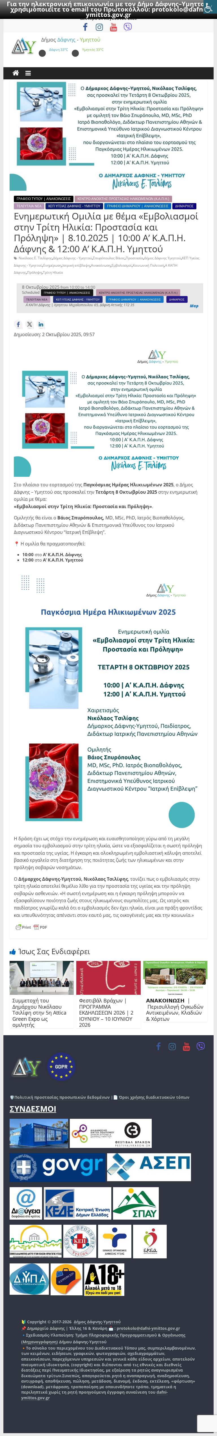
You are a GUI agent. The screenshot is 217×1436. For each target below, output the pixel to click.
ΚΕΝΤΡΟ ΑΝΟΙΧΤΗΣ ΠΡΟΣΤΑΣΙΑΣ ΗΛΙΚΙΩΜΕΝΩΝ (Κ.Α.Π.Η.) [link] (123, 198)
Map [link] (194, 306)
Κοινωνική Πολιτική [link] (148, 265)
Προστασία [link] (134, 258)
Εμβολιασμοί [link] (122, 265)
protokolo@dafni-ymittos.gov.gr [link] (148, 1328)
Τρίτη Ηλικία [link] (53, 272)
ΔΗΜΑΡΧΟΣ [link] (184, 206)
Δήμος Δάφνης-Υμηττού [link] (97, 1321)
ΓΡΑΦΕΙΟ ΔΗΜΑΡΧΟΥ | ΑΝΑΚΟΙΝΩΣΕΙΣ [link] (137, 206)
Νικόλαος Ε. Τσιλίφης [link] (35, 258)
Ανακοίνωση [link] (100, 265)
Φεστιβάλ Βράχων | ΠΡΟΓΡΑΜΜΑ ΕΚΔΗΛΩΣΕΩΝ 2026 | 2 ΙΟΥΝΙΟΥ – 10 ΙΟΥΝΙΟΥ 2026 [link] (106, 1012)
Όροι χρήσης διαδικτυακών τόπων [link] (153, 1097)
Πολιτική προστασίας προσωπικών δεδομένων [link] (62, 1097)
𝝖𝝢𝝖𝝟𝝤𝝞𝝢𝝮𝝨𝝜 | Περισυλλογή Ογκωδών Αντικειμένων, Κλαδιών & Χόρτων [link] (174, 1009)
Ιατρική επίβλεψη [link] (76, 265)
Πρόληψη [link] (34, 272)
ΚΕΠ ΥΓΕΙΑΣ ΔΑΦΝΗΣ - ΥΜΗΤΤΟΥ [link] (74, 206)
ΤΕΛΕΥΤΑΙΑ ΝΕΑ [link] (29, 206)
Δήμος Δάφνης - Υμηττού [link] (72, 258)
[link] (210, 7)
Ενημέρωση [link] (52, 265)
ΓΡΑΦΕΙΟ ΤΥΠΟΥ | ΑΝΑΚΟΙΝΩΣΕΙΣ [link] (44, 198)
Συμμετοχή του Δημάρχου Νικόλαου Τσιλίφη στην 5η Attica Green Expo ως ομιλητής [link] (39, 1012)
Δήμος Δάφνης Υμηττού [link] (162, 258)
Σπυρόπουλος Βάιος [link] (109, 258)
